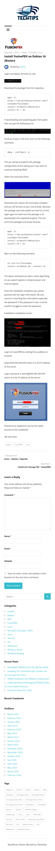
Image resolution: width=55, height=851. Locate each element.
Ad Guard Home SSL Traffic (19, 690)
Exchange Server (38, 794)
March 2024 (13, 714)
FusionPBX (33, 52)
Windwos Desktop (15, 653)
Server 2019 (20, 819)
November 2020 (15, 752)
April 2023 (12, 725)
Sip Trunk (9, 824)
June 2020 (12, 763)
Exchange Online (23, 794)
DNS (9, 619)
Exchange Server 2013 (14, 799)
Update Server (28, 824)
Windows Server (15, 649)
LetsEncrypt (10, 814)
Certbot (28, 790)
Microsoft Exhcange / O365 (20, 630)
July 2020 (11, 760)
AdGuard (9, 790)
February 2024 (14, 718)
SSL (9, 642)
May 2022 (12, 733)
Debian (24, 52)
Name (7, 536)
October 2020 (13, 756)
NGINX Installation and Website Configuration (28, 678)
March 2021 (13, 744)
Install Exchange (31, 809)
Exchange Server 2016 (34, 799)
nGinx (28, 814)
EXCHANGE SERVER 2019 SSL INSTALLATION (27, 667)
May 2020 (12, 767)
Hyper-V (9, 809)
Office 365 (37, 814)
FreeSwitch (30, 804)
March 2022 (13, 737)
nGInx (10, 634)
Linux (40, 52)
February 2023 (14, 729)
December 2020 (15, 748)
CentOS (10, 611)
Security (11, 638)
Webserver (12, 646)
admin (23, 66)
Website (8, 561)
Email (7, 548)
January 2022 (13, 741)
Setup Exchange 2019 (36, 819)
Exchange (9, 794)
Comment (9, 495)
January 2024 (13, 722)
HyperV (18, 809)
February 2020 (14, 775)
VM (38, 824)
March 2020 (13, 771)
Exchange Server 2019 (14, 804)
